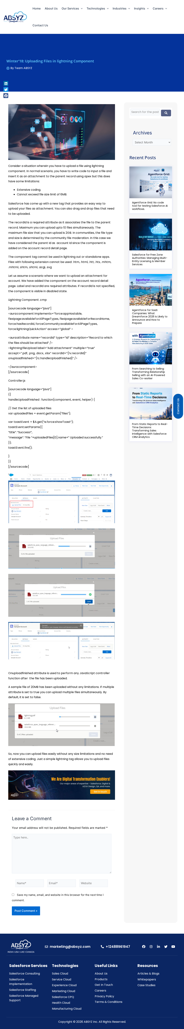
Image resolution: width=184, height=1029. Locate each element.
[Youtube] (173, 946)
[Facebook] (144, 946)
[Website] (93, 884)
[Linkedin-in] (158, 946)
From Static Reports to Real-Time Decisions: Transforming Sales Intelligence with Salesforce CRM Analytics (150, 430)
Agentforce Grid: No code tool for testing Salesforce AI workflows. (150, 206)
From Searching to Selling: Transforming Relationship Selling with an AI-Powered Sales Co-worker (148, 373)
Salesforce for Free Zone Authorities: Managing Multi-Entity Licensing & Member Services (149, 259)
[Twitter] (166, 946)
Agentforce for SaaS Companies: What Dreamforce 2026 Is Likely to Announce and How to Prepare (149, 316)
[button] (5, 83)
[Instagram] (151, 946)
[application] (81, 8)
